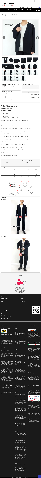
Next (37, 37)
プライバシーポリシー (5, 318)
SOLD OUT (31, 92)
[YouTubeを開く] (6, 310)
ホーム (2, 14)
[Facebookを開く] (2, 310)
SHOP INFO (6, 9)
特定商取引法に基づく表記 (35, 97)
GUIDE (22, 9)
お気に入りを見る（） (11, 99)
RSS (2, 315)
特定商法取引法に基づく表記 (6, 316)
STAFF (11, 9)
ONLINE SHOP (28, 9)
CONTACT (34, 9)
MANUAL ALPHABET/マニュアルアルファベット (12, 14)
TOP (2, 9)
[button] (20, 217)
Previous (3, 37)
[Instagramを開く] (4, 310)
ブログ (2, 313)
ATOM (4, 315)
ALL (5, 15)
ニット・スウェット (7, 17)
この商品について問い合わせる (34, 94)
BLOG (19, 9)
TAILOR (15, 9)
